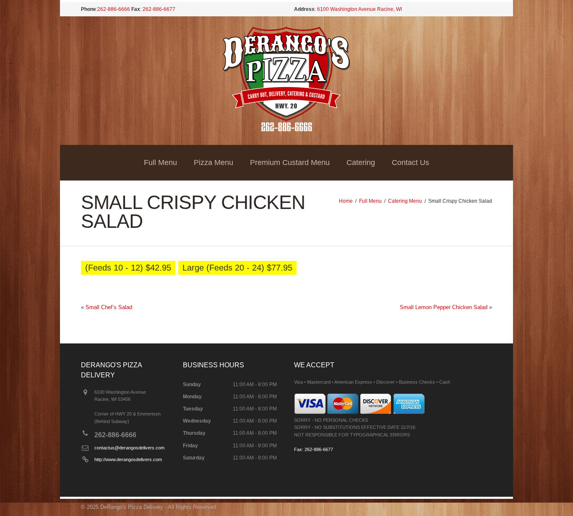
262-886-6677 (159, 9)
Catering (360, 162)
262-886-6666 (113, 9)
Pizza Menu (213, 162)
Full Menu (160, 162)
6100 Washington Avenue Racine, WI (359, 9)
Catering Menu (405, 201)
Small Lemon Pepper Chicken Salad (443, 307)
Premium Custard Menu (290, 162)
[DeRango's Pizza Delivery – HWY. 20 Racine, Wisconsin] (286, 129)
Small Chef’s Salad (109, 307)
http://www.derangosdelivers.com (128, 459)
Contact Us (410, 162)
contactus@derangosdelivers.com (129, 447)
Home (346, 201)
